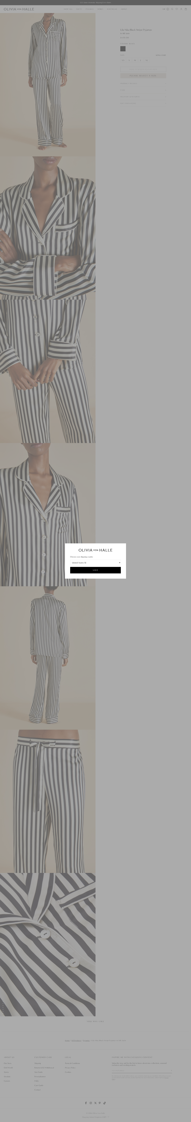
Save (95, 570)
